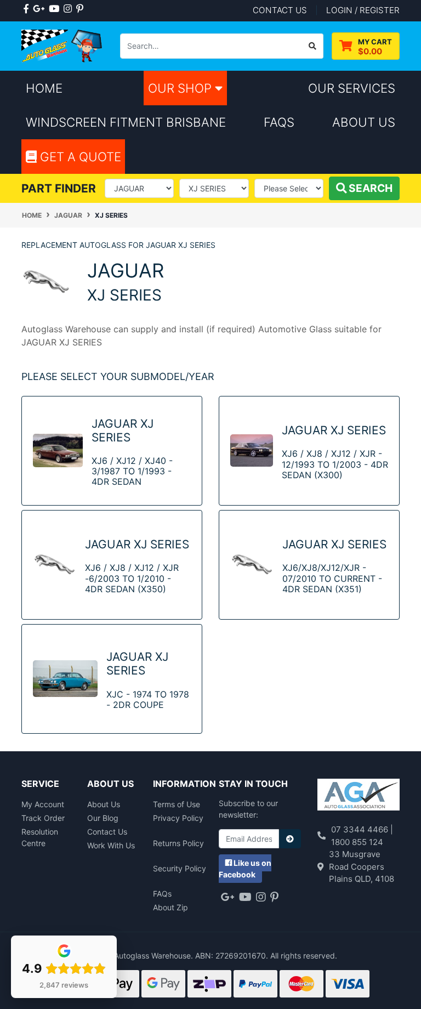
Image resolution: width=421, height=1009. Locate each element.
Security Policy (179, 868)
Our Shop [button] (181, 88)
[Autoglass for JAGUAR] (46, 281)
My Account (42, 804)
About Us (103, 804)
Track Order (43, 818)
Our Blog (102, 818)
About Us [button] (363, 122)
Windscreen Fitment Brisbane (126, 122)
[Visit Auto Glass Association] (358, 796)
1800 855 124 (357, 842)
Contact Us (107, 831)
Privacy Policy (178, 818)
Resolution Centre (39, 837)
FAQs (162, 893)
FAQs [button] (279, 122)
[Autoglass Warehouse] (62, 45)
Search (369, 188)
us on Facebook (245, 868)
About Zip (170, 907)
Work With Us (111, 845)
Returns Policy (178, 843)
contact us (280, 10)
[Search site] (312, 46)
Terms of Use (176, 804)
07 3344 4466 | (362, 829)
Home (44, 88)
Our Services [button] (351, 88)
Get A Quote (79, 156)
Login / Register (363, 10)
